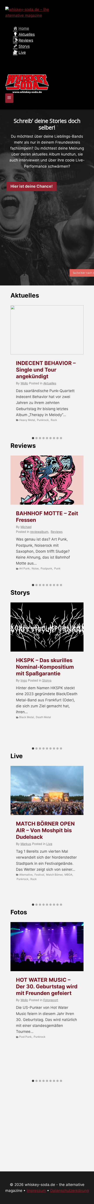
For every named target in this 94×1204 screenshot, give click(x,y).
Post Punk (25, 1036)
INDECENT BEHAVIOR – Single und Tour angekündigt (46, 370)
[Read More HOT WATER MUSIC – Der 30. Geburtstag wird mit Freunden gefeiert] (47, 946)
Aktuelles (24, 295)
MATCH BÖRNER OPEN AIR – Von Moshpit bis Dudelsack (45, 830)
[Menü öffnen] (9, 98)
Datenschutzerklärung (69, 1190)
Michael (26, 527)
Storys (20, 592)
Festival (39, 874)
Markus (26, 844)
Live (16, 756)
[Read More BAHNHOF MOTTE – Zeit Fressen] (47, 480)
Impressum (36, 1190)
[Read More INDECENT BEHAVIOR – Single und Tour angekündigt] (47, 329)
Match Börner (54, 874)
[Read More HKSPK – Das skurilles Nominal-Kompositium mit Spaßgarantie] (47, 627)
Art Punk (24, 568)
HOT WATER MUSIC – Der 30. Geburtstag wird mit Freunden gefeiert (46, 986)
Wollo (24, 383)
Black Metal (26, 717)
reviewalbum (39, 531)
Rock (54, 420)
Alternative (26, 874)
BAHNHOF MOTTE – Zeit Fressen (47, 516)
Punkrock (43, 420)
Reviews (23, 445)
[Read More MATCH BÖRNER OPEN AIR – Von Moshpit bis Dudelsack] (47, 790)
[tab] (33, 438)
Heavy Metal (27, 420)
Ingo (24, 680)
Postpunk (46, 568)
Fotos (18, 912)
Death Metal (43, 717)
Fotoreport (50, 1000)
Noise (35, 568)
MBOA (68, 874)
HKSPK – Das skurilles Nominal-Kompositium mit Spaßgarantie (45, 667)
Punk (57, 568)
